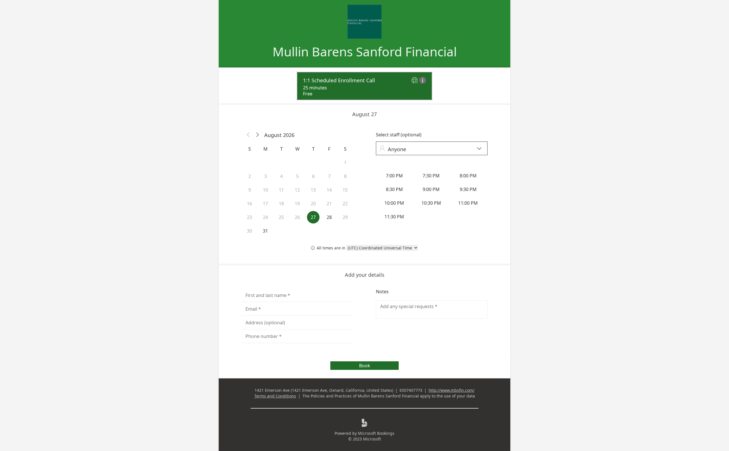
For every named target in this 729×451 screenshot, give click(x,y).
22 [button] (345, 203)
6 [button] (313, 176)
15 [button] (345, 190)
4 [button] (281, 176)
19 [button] (297, 203)
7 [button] (329, 176)
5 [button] (297, 176)
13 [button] (313, 190)
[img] (415, 81)
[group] (432, 196)
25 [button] (281, 217)
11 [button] (281, 190)
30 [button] (249, 231)
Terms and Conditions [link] (275, 396)
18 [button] (281, 203)
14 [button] (329, 190)
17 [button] (265, 203)
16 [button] (249, 203)
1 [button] (345, 162)
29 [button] (345, 217)
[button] (248, 135)
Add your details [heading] (364, 274)
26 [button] (297, 217)
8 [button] (345, 176)
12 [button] (297, 190)
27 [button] (313, 217)
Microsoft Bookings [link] (376, 433)
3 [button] (265, 176)
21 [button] (329, 203)
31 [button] (265, 231)
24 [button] (265, 217)
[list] (364, 86)
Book (364, 365)
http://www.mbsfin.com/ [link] (451, 390)
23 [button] (249, 217)
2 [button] (249, 176)
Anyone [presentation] (430, 149)
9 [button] (249, 190)
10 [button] (265, 190)
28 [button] (329, 217)
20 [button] (313, 203)
